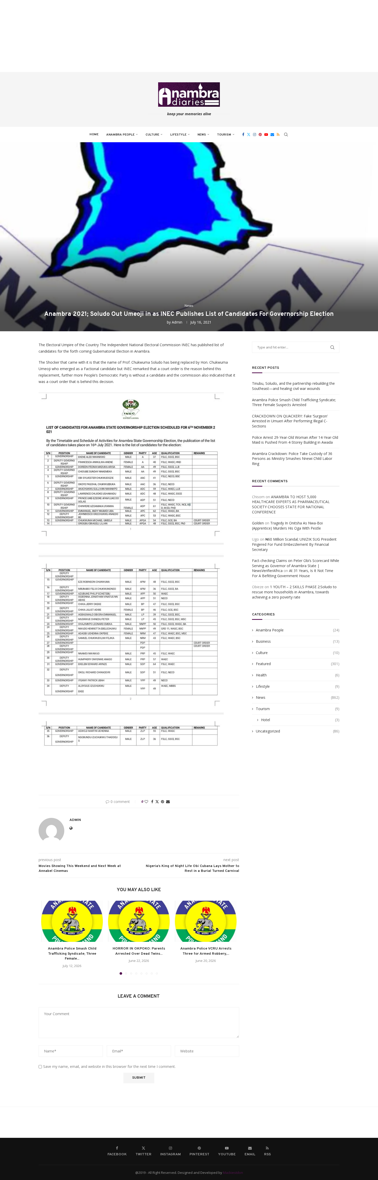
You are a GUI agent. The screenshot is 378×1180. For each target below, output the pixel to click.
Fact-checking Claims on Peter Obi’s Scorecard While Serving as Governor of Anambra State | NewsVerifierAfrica (295, 565)
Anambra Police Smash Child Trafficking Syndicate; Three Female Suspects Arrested (294, 402)
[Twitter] (248, 134)
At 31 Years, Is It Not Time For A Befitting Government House (292, 573)
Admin (177, 322)
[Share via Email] (168, 801)
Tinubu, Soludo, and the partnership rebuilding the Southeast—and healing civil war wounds (293, 386)
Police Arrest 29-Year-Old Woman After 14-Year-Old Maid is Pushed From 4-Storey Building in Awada (295, 440)
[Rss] (278, 134)
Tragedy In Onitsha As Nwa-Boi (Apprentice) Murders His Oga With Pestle (287, 526)
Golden (258, 523)
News (201, 135)
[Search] (286, 134)
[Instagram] (254, 134)
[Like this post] (146, 801)
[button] (48, 937)
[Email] (272, 134)
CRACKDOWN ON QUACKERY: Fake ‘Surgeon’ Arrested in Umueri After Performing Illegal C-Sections (290, 421)
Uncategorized (297, 731)
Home (93, 134)
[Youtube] (266, 134)
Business (297, 641)
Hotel (300, 719)
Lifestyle (178, 135)
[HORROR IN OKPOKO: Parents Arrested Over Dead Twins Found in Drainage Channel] (139, 921)
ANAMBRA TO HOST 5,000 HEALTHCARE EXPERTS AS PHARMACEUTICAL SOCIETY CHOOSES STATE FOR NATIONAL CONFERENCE (291, 504)
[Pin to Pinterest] (162, 801)
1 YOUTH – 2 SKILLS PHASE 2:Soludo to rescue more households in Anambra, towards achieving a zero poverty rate (294, 591)
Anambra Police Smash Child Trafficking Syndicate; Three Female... (72, 953)
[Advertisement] (154, 36)
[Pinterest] (260, 134)
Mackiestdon (233, 1172)
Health (297, 675)
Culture (152, 135)
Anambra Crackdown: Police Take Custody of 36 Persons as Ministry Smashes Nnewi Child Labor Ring (292, 458)
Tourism (224, 135)
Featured (297, 663)
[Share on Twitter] (157, 801)
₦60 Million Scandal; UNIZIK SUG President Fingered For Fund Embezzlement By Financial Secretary (294, 544)
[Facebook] (243, 134)
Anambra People (120, 135)
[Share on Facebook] (152, 801)
